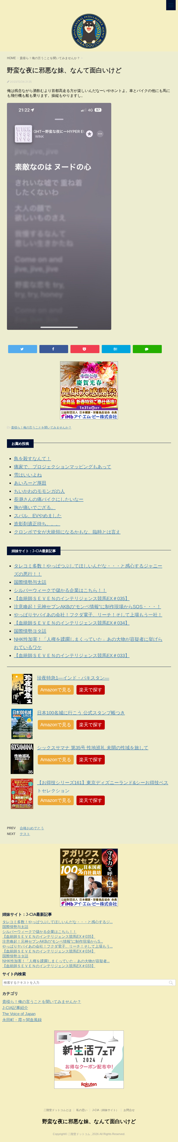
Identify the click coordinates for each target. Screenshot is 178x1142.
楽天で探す (90, 689)
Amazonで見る (55, 689)
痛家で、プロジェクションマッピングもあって (62, 466)
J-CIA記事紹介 (15, 1008)
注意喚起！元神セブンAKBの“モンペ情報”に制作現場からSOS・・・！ (87, 606)
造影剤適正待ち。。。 (37, 523)
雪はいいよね (28, 474)
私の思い (81, 1110)
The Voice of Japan (18, 1014)
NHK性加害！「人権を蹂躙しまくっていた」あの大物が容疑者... (56, 961)
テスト (25, 834)
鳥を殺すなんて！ (32, 458)
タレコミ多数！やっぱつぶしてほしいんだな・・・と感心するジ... (57, 922)
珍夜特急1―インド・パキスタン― (73, 677)
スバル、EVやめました (38, 515)
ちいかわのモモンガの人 (39, 491)
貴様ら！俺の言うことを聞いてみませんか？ (41, 427)
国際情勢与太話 (30, 582)
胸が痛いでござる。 (35, 507)
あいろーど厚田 (30, 483)
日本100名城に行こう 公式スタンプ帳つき (81, 712)
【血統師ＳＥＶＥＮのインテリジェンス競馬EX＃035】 (72, 598)
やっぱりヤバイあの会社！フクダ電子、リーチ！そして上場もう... (57, 946)
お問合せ (129, 1110)
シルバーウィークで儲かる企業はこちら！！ (60, 590)
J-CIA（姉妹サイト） (105, 1110)
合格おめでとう (32, 828)
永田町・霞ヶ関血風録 (22, 1020)
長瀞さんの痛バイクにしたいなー (48, 499)
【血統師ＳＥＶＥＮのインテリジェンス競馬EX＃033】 (72, 655)
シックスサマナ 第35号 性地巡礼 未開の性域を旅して (92, 747)
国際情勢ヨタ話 (30, 631)
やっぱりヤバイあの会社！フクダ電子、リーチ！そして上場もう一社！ (88, 614)
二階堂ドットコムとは (57, 1110)
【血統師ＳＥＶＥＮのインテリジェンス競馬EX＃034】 (72, 622)
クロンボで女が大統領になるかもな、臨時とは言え (67, 531)
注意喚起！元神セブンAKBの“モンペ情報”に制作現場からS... (52, 941)
